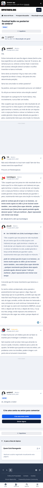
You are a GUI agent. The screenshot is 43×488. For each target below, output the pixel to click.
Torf (8, 329)
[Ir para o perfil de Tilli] (3, 158)
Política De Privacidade (14, 476)
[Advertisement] (21, 139)
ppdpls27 (11, 37)
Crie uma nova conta (21, 416)
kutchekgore (11, 177)
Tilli (8, 157)
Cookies (33, 476)
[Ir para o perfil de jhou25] (3, 227)
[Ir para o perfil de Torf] (3, 330)
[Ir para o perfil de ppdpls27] (3, 38)
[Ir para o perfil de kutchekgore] (3, 178)
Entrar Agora (21, 421)
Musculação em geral (23, 39)
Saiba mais (3, 3)
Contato (25, 476)
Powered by (28, 479)
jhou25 (9, 226)
